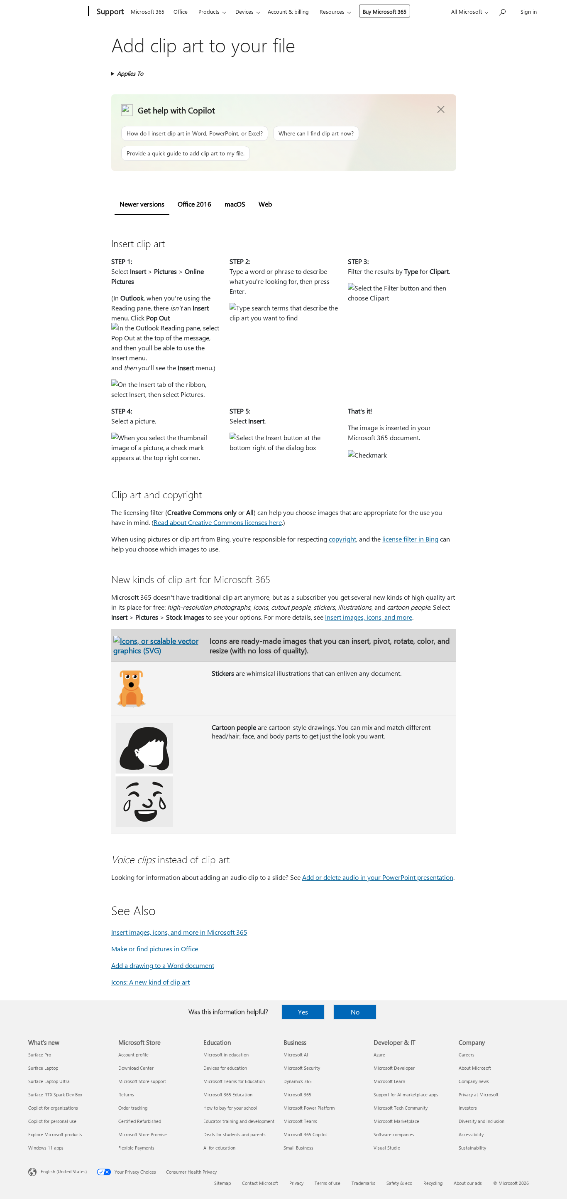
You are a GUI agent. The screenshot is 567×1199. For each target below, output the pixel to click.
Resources (332, 11)
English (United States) (64, 1171)
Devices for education (225, 1068)
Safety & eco (399, 1183)
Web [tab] (265, 203)
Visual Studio (387, 1148)
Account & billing (288, 11)
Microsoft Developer (394, 1068)
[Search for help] (501, 10)
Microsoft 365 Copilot (305, 1134)
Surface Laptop (43, 1068)
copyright (342, 538)
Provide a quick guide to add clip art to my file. (185, 153)
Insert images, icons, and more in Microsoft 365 (179, 932)
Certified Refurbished (139, 1121)
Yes (303, 1011)
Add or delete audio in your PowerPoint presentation (377, 877)
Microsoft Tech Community (401, 1108)
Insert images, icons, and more (368, 617)
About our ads (468, 1183)
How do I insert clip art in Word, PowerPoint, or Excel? (195, 133)
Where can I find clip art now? (316, 133)
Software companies (394, 1134)
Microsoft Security (302, 1068)
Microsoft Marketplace (396, 1121)
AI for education (219, 1148)
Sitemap (222, 1183)
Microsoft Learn (389, 1081)
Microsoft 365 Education (227, 1094)
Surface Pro (39, 1054)
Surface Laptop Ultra (49, 1081)
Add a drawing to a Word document (162, 965)
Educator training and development (238, 1121)
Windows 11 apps (46, 1148)
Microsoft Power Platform (309, 1108)
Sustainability (472, 1148)
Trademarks (363, 1183)
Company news (474, 1081)
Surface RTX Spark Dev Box (55, 1094)
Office (181, 11)
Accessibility (471, 1134)
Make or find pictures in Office (154, 948)
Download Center (136, 1068)
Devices (244, 11)
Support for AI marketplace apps (406, 1094)
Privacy (296, 1183)
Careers (466, 1054)
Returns (126, 1094)
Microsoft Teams (300, 1121)
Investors (468, 1108)
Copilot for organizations (53, 1108)
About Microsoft (475, 1068)
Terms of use (327, 1183)
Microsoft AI (296, 1054)
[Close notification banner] (441, 110)
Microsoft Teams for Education (234, 1081)
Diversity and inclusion (481, 1121)
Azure (379, 1054)
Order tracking (132, 1108)
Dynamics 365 (298, 1081)
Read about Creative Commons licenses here (218, 522)
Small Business (298, 1148)
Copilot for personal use (52, 1121)
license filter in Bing (410, 538)
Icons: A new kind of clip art (150, 981)
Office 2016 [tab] (194, 203)
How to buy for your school (230, 1108)
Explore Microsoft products (55, 1134)
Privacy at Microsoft (479, 1094)
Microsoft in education (226, 1054)
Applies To (130, 73)
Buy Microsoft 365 (384, 11)
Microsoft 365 (147, 11)
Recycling (432, 1183)
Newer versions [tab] (142, 203)
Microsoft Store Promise (142, 1134)
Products (209, 11)
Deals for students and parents (234, 1134)
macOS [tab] (235, 203)
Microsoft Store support (142, 1081)
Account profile (133, 1054)
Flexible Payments (136, 1148)
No (355, 1011)
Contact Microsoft (260, 1183)
